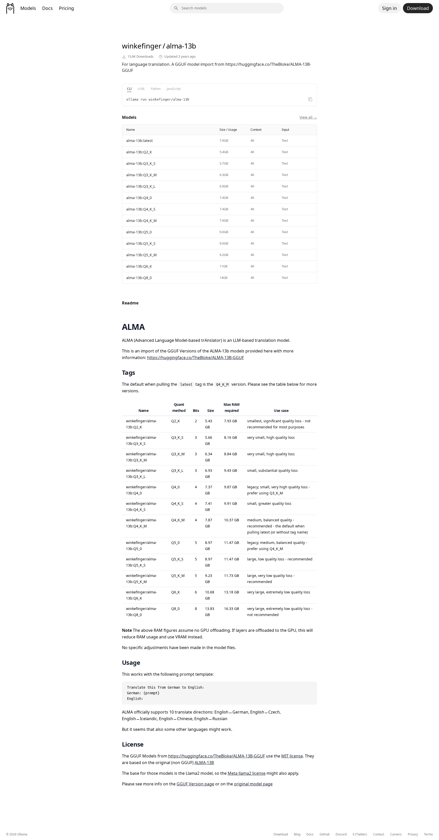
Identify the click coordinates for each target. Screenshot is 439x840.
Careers (396, 834)
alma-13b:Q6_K (139, 266)
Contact (378, 834)
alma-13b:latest (139, 140)
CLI (129, 89)
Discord (341, 834)
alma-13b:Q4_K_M (141, 220)
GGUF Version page (195, 784)
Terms (428, 834)
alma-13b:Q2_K (139, 152)
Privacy (413, 834)
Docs (47, 8)
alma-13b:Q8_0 (139, 277)
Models (28, 8)
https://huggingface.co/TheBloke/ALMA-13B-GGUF (195, 357)
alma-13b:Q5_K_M (141, 254)
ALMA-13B (204, 762)
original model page (253, 784)
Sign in (389, 8)
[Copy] (310, 99)
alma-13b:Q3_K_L (140, 186)
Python (156, 89)
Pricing (66, 8)
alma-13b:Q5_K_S (140, 243)
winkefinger (142, 46)
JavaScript (174, 89)
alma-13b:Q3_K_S (140, 163)
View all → (308, 117)
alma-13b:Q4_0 (139, 197)
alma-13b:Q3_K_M (141, 174)
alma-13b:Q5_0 (139, 232)
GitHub (325, 834)
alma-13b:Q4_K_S (140, 209)
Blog (297, 834)
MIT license (292, 756)
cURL (141, 89)
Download (418, 8)
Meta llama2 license (246, 773)
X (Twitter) (360, 834)
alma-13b (181, 46)
